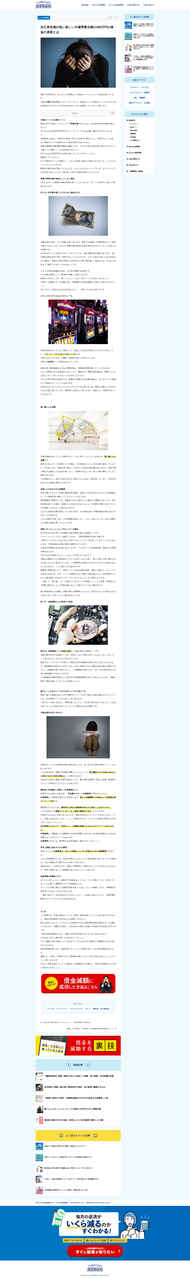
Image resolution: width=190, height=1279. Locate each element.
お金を (133, 5)
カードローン (135, 87)
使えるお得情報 (134, 146)
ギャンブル (50, 1009)
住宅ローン (133, 127)
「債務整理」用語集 (136, 171)
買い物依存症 (105, 1009)
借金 (85, 5)
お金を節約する (134, 159)
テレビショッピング (76, 1009)
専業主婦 (95, 1009)
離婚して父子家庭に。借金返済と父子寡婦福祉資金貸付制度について (90, 1028)
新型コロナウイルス (135, 103)
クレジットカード (62, 1009)
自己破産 (147, 103)
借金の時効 (133, 130)
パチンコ (87, 1009)
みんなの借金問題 (135, 153)
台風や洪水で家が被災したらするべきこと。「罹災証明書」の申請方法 (67, 1022)
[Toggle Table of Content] (111, 113)
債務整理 (142, 97)
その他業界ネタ (135, 140)
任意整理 (146, 92)
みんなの (116, 5)
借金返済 (132, 120)
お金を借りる (133, 165)
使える (99, 5)
